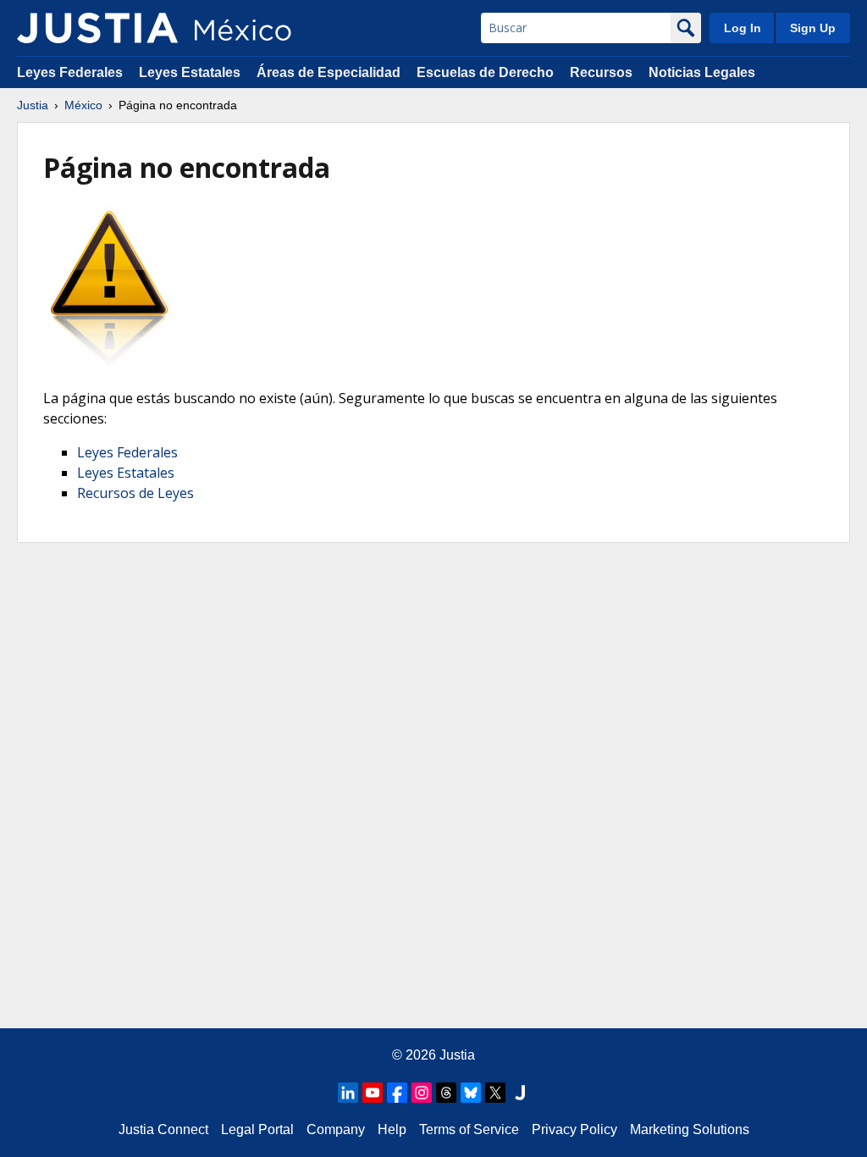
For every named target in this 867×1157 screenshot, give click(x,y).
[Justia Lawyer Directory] (520, 1092)
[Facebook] (397, 1092)
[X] (495, 1092)
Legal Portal (257, 1129)
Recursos (601, 72)
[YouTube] (372, 1092)
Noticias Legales (702, 72)
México (83, 105)
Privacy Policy (574, 1129)
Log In (742, 28)
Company (335, 1129)
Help (392, 1129)
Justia (32, 105)
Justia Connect (163, 1129)
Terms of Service (469, 1129)
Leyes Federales (70, 72)
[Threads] (446, 1092)
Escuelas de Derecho (485, 72)
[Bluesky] (471, 1092)
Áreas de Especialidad (328, 72)
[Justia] (97, 28)
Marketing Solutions (689, 1129)
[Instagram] (421, 1092)
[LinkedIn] (348, 1092)
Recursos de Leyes (135, 493)
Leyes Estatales (189, 72)
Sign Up (813, 28)
